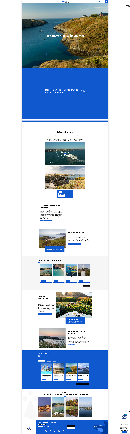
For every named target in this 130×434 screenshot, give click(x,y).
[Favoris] (101, 2)
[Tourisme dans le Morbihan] (65, 1)
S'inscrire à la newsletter (41, 424)
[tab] (41, 361)
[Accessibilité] (99, 1)
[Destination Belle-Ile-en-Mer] (65, 153)
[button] (103, 2)
